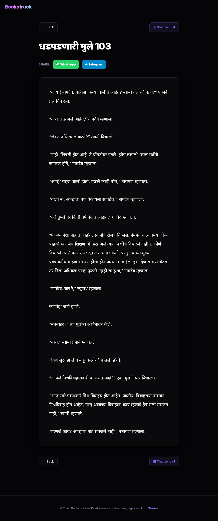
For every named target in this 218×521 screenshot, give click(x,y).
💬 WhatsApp (66, 64)
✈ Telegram (94, 64)
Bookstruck (18, 7)
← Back (48, 27)
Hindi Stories (149, 508)
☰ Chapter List (164, 27)
